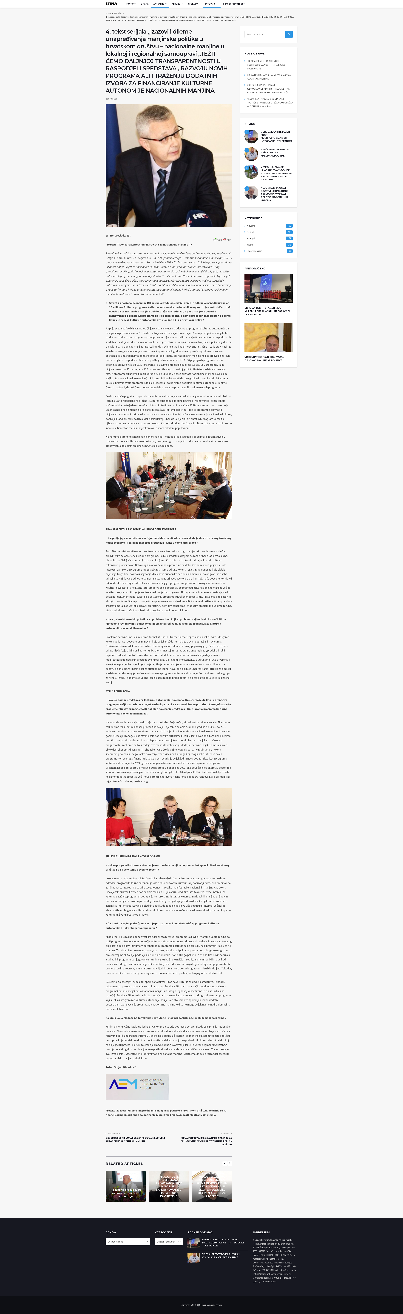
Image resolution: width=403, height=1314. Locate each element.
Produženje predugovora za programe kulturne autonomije (125, 1193)
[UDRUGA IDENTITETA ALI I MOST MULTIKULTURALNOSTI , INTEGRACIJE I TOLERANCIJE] (251, 136)
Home (108, 13)
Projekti (250, 232)
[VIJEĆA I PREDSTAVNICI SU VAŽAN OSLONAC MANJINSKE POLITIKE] (251, 154)
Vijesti (250, 244)
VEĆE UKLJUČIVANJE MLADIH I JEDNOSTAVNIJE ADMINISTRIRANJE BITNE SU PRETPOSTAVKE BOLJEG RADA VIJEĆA (268, 88)
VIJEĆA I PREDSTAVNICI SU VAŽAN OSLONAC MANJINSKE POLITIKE (275, 152)
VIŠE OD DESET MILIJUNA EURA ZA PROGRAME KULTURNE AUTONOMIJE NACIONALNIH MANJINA (135, 1139)
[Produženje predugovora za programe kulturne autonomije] (126, 1186)
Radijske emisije (254, 250)
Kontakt (131, 3)
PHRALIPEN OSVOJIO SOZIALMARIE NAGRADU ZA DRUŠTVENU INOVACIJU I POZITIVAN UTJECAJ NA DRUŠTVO (206, 1141)
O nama (144, 3)
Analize (176, 3)
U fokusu (192, 3)
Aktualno (158, 3)
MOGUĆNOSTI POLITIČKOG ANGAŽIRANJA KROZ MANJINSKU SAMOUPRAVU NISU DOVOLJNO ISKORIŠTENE (169, 1186)
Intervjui (210, 3)
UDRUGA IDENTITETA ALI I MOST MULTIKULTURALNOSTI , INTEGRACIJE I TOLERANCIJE (266, 65)
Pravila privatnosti (234, 3)
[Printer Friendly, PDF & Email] (222, 240)
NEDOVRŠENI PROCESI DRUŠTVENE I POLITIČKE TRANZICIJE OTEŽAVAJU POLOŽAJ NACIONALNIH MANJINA (270, 102)
